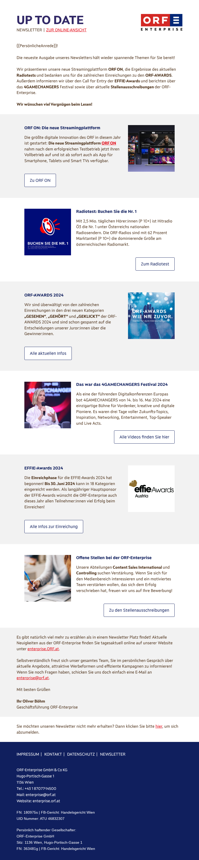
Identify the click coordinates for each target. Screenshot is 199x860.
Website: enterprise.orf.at (38, 801)
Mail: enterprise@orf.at (36, 794)
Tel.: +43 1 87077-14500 (36, 788)
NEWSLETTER (112, 754)
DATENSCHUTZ (81, 754)
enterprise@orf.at (33, 677)
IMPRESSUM (28, 754)
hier (158, 726)
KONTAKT (53, 754)
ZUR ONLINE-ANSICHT (66, 29)
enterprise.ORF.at (43, 648)
